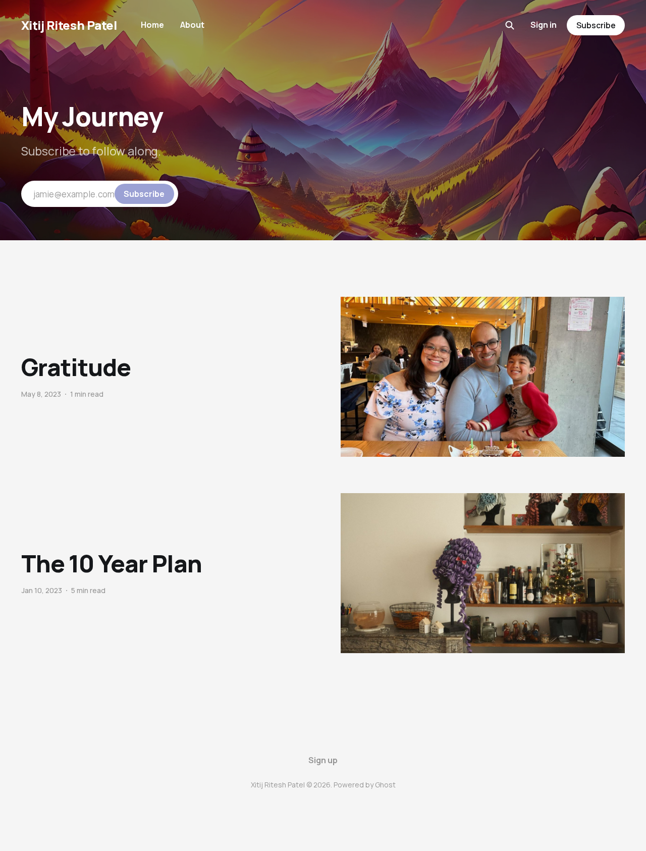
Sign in (543, 24)
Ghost (385, 784)
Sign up (323, 760)
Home (152, 24)
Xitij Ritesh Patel (69, 25)
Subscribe (596, 25)
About (192, 24)
